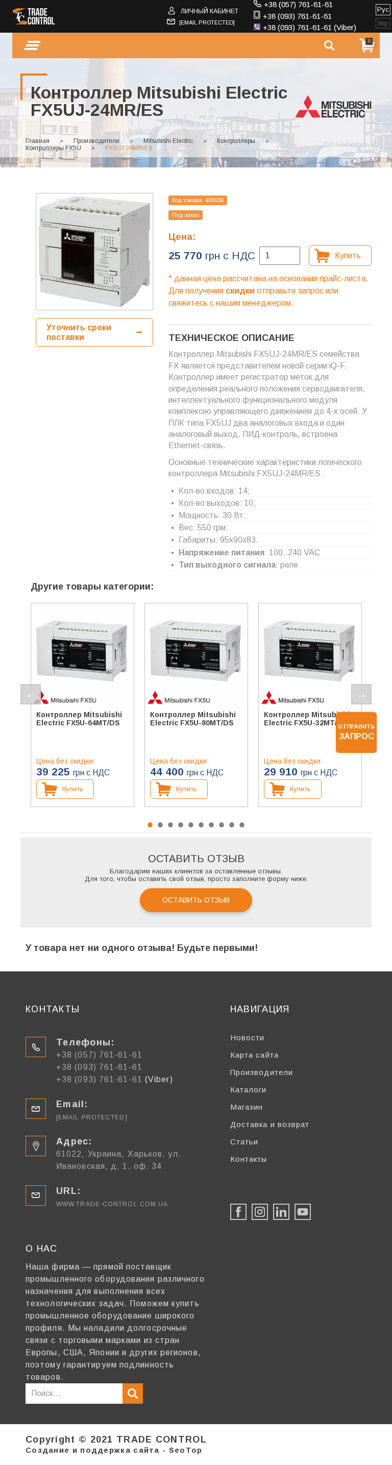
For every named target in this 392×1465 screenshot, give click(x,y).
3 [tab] (170, 825)
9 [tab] (232, 825)
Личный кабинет (209, 11)
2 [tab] (160, 825)
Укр (383, 23)
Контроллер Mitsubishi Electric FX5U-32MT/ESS (308, 719)
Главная (38, 140)
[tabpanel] (82, 705)
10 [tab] (242, 825)
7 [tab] (211, 825)
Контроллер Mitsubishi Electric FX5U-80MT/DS (193, 719)
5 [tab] (191, 825)
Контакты (248, 1159)
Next (361, 694)
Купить (348, 255)
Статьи (244, 1141)
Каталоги (248, 1089)
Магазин (246, 1107)
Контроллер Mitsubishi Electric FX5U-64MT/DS (79, 719)
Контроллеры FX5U (53, 148)
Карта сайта (254, 1055)
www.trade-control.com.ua (112, 1204)
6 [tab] (201, 825)
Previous (30, 694)
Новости (247, 1037)
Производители (96, 140)
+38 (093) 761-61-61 (297, 16)
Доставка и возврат (270, 1124)
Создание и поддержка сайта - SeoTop (114, 1450)
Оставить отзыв (196, 900)
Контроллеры (236, 140)
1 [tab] (150, 825)
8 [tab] (221, 825)
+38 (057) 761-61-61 (298, 4)
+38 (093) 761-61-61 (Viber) (309, 27)
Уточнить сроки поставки (78, 332)
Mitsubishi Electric (168, 140)
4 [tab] (181, 825)
